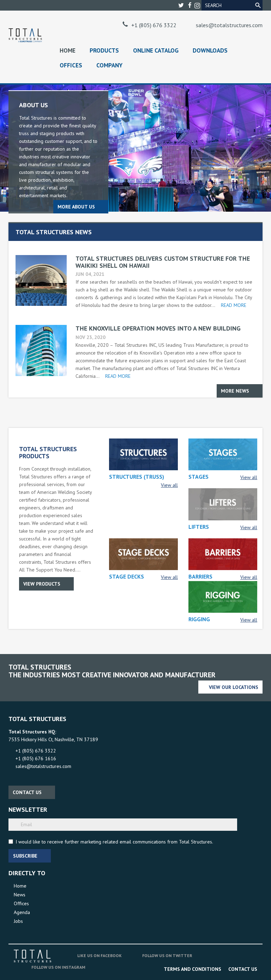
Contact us (27, 792)
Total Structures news (54, 232)
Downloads (210, 50)
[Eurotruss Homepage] (25, 35)
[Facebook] (190, 5)
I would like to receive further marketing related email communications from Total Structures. (114, 842)
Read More (233, 305)
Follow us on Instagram (58, 967)
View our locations (233, 687)
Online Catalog (156, 50)
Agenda (22, 912)
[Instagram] (197, 5)
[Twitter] (181, 5)
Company (109, 65)
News (19, 894)
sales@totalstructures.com (229, 25)
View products (41, 584)
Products (104, 50)
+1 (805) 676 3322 (153, 25)
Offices (71, 65)
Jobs (18, 921)
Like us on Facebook (99, 955)
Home (68, 50)
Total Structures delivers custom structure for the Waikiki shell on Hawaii (163, 262)
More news (235, 391)
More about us (76, 207)
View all (169, 485)
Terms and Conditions (192, 969)
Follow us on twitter (167, 955)
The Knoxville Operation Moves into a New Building (158, 328)
